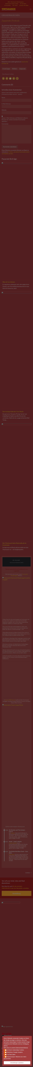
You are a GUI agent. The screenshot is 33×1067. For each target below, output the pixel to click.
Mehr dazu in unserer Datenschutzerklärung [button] (16, 1047)
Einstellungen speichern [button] (17, 1062)
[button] (5, 1050)
